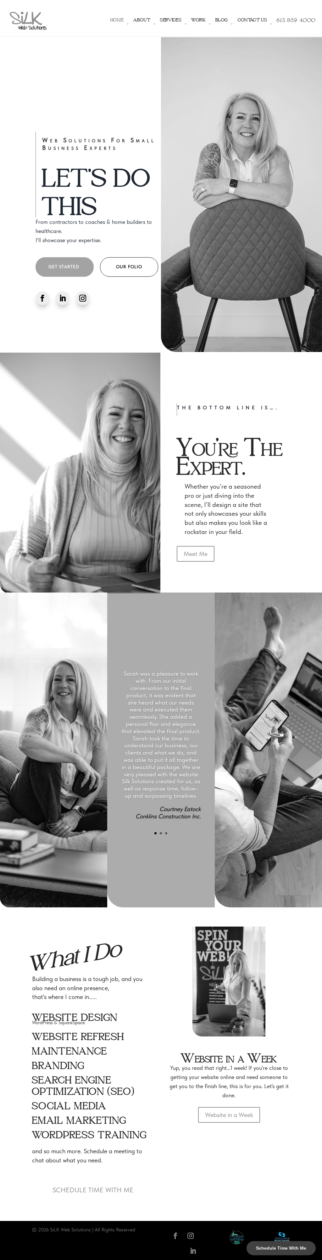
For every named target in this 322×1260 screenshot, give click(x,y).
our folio (129, 266)
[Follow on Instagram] (83, 298)
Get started (63, 266)
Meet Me (196, 554)
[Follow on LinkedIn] (62, 298)
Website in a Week (229, 1115)
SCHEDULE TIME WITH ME (93, 1190)
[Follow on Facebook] (42, 298)
